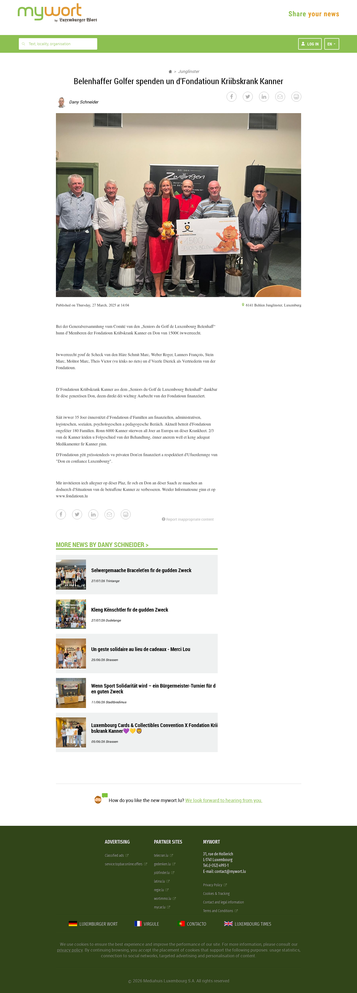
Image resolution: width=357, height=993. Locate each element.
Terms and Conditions (218, 911)
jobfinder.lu (162, 872)
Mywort (211, 842)
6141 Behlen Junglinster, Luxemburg (273, 305)
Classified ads (115, 855)
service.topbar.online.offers (124, 864)
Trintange (112, 581)
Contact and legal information (223, 902)
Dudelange (113, 620)
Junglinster (188, 71)
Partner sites (168, 842)
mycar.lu (160, 907)
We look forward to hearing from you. (223, 800)
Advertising (117, 842)
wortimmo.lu (163, 898)
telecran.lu (161, 855)
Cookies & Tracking (216, 893)
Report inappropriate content (189, 519)
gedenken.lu (162, 864)
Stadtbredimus (116, 702)
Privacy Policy (213, 885)
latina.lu (160, 881)
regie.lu (159, 890)
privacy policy (70, 950)
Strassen (112, 660)
